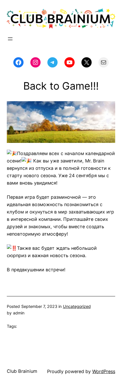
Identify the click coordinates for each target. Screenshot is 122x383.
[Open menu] (10, 38)
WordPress (103, 371)
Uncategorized (77, 306)
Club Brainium (22, 371)
